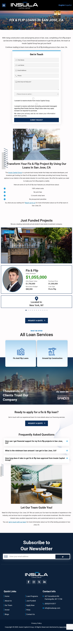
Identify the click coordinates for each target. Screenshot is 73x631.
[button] (4, 5)
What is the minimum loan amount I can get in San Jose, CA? (30, 450)
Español (68, 5)
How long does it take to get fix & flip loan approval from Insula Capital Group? (35, 459)
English (62, 5)
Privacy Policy (36, 623)
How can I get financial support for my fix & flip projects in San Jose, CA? (34, 442)
